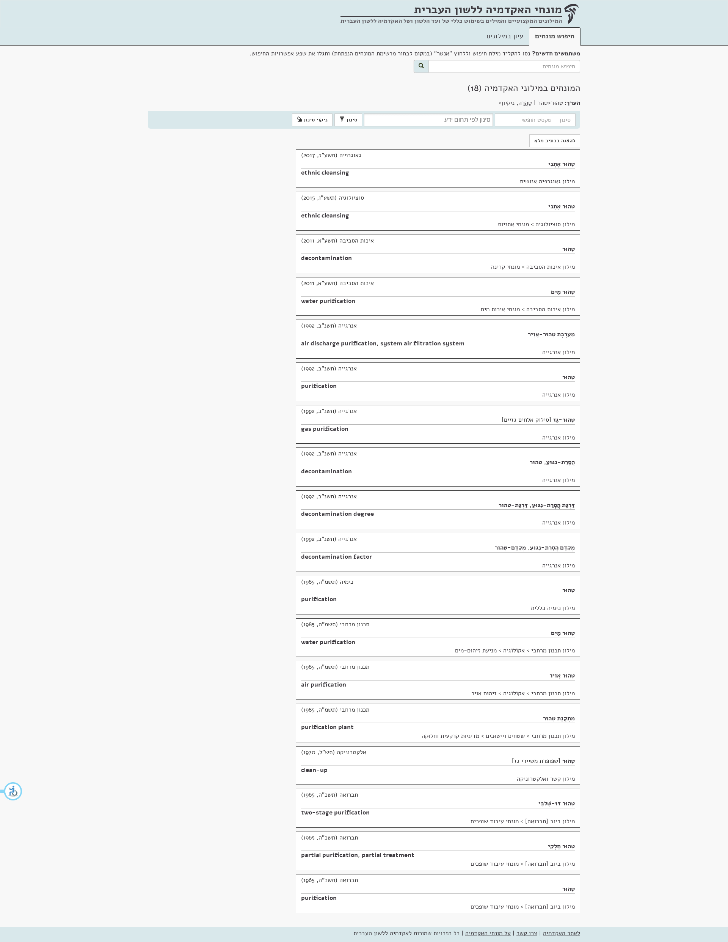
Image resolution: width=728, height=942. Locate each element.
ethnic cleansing (325, 173)
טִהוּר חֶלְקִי (561, 846)
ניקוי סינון (315, 119)
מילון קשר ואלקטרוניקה (546, 779)
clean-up (314, 770)
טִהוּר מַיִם (563, 292)
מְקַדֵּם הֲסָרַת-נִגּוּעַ (552, 547)
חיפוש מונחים (554, 36)
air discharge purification (339, 343)
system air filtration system (422, 343)
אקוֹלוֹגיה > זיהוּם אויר (498, 693)
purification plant (327, 727)
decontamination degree (337, 514)
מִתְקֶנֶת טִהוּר (559, 718)
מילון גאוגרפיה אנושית (547, 181)
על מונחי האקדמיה (488, 933)
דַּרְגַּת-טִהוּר (513, 505)
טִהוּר (568, 249)
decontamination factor (336, 557)
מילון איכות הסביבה (550, 267)
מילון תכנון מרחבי (553, 650)
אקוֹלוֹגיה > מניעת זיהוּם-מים (490, 650)
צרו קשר (526, 933)
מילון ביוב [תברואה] (550, 821)
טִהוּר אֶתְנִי (561, 164)
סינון (351, 119)
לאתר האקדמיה (561, 933)
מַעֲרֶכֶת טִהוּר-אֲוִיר (551, 334)
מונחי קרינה (505, 267)
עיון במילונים (504, 36)
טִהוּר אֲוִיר (562, 675)
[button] (11, 791)
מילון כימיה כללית (553, 608)
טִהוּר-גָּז (564, 420)
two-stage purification (335, 812)
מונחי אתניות (513, 224)
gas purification (324, 429)
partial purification (329, 855)
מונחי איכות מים (500, 309)
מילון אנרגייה (558, 352)
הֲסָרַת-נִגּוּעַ (560, 462)
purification (319, 386)
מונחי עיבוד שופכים (495, 821)
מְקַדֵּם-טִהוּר (510, 547)
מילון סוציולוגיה (555, 224)
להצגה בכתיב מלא (554, 140)
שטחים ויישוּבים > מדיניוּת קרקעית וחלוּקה (473, 736)
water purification (328, 301)
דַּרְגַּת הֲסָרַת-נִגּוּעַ (553, 505)
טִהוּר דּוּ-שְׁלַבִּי (556, 803)
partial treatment (388, 855)
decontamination (326, 258)
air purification (323, 685)
